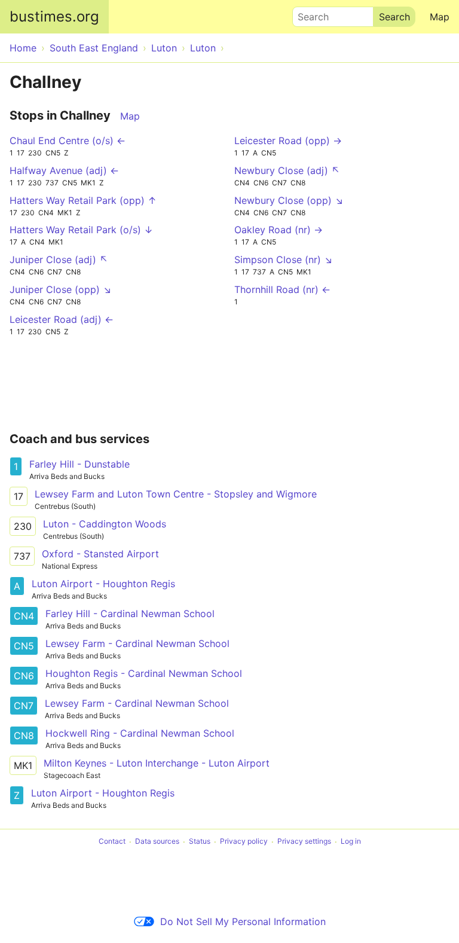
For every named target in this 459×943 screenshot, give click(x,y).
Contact (112, 841)
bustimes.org (54, 16)
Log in (351, 841)
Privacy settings (304, 841)
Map (439, 17)
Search (307, 14)
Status (199, 841)
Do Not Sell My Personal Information (243, 921)
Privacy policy (244, 841)
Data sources (157, 841)
